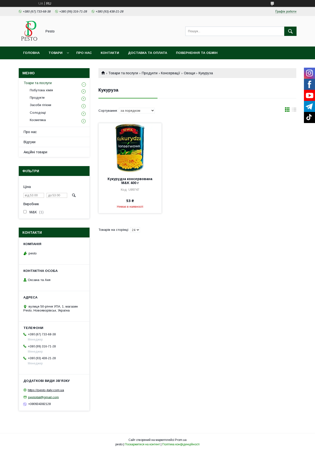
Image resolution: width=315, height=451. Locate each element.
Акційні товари (35, 152)
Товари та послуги (123, 73)
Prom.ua (181, 440)
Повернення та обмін (197, 53)
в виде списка (294, 110)
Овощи (189, 73)
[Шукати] (290, 31)
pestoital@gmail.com (43, 397)
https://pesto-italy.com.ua (46, 390)
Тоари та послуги (38, 83)
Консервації (170, 73)
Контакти (110, 53)
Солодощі (38, 112)
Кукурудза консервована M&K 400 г (130, 181)
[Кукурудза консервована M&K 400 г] (130, 147)
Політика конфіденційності (181, 444)
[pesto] (29, 40)
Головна (31, 53)
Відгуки (29, 142)
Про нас (84, 53)
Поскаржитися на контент (142, 444)
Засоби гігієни (40, 105)
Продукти (150, 73)
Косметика (38, 120)
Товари (55, 53)
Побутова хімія (41, 90)
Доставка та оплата (147, 53)
